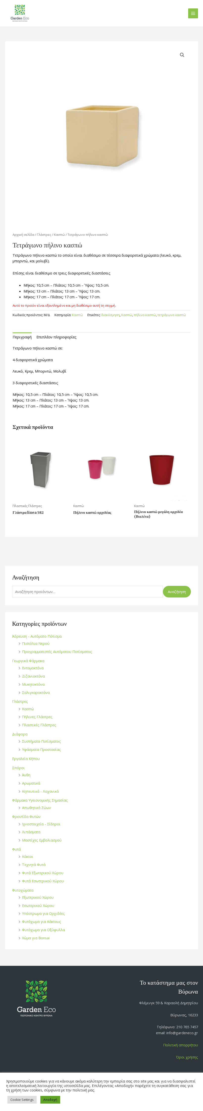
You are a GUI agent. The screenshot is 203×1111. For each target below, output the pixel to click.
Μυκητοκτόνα (33, 684)
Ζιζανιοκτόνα (33, 676)
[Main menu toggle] (193, 13)
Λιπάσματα (31, 831)
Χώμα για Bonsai (36, 937)
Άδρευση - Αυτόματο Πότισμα (37, 636)
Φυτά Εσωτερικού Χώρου (43, 880)
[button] (182, 55)
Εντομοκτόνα (33, 667)
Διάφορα (19, 734)
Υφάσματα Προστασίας (41, 749)
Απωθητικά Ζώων (36, 807)
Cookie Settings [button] (22, 1099)
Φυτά (16, 849)
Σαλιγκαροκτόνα (36, 692)
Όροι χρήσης (187, 1057)
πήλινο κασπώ (145, 315)
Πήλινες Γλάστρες (37, 716)
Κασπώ (28, 708)
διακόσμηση (110, 315)
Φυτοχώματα (22, 890)
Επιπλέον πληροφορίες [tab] (56, 336)
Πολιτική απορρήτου (180, 1044)
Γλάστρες (20, 701)
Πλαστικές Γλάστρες (39, 724)
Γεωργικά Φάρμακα (28, 660)
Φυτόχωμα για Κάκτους (41, 921)
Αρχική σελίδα (23, 234)
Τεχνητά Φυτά (34, 864)
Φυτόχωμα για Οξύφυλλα (43, 929)
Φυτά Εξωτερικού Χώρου (42, 872)
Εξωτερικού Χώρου (38, 897)
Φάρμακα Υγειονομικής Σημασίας (40, 800)
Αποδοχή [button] (50, 1099)
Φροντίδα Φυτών (26, 816)
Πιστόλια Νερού (36, 643)
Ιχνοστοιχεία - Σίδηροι (41, 823)
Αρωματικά (31, 783)
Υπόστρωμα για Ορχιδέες (43, 913)
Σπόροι (18, 767)
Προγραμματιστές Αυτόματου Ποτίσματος (57, 651)
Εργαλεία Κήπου (26, 758)
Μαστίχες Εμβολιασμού (42, 840)
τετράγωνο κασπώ (171, 315)
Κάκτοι (27, 856)
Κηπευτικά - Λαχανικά (40, 791)
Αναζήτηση (177, 591)
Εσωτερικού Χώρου (38, 905)
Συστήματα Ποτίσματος (41, 741)
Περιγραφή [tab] (22, 336)
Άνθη (26, 774)
